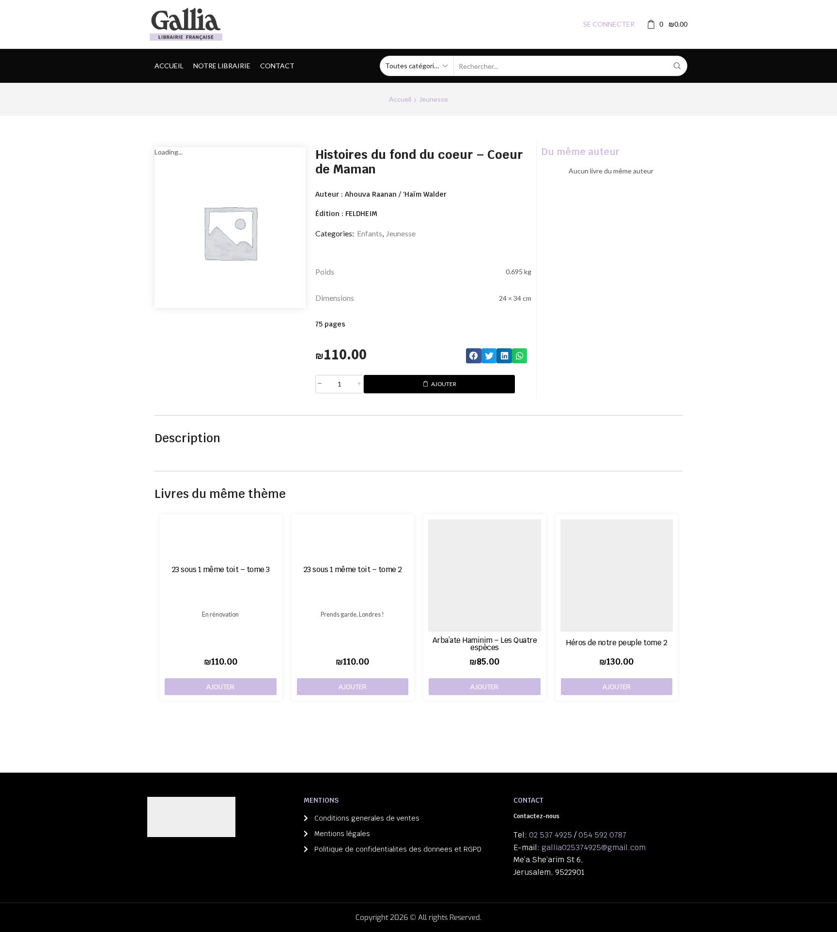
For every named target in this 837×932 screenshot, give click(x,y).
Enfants (369, 233)
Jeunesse (433, 99)
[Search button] (677, 66)
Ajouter (443, 384)
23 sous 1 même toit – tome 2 (352, 569)
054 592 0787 (602, 835)
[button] (473, 356)
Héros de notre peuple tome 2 (616, 642)
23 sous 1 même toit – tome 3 (220, 569)
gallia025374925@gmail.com (594, 847)
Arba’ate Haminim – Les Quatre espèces (485, 643)
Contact (277, 66)
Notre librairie (221, 66)
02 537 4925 (550, 835)
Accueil (169, 66)
